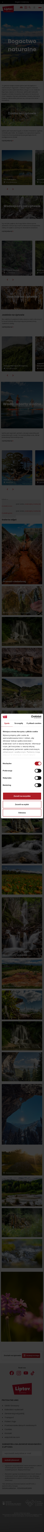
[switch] (38, 771)
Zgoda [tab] (7, 723)
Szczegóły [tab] (18, 723)
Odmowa (22, 813)
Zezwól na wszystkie (22, 796)
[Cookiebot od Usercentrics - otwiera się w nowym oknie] (31, 716)
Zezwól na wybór (22, 804)
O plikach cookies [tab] (34, 723)
